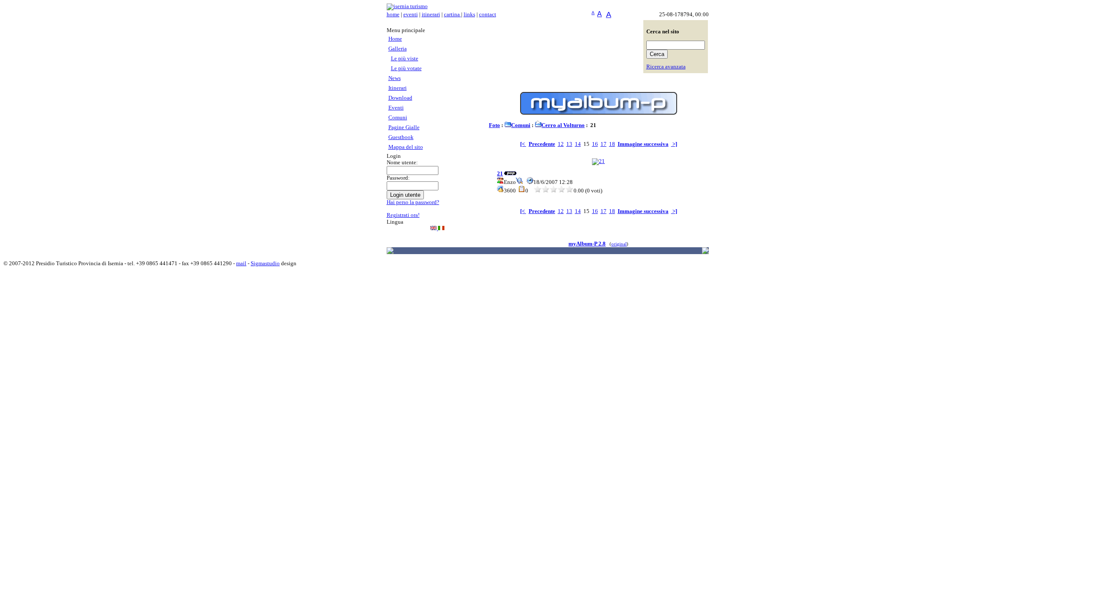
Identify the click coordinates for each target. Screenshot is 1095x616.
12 (561, 144)
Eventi (396, 108)
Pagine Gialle (404, 127)
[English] (434, 228)
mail (241, 264)
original (619, 244)
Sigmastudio (265, 264)
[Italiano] (441, 228)
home (393, 15)
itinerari (431, 15)
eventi (410, 15)
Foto (494, 125)
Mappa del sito (405, 147)
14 (578, 144)
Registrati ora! (403, 215)
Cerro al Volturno (563, 125)
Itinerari (397, 88)
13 (569, 144)
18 (612, 144)
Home (395, 39)
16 (595, 144)
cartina (452, 15)
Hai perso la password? (413, 202)
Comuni (397, 118)
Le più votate (406, 68)
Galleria (397, 49)
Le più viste (404, 59)
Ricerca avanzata (666, 67)
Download (400, 98)
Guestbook (401, 137)
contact (487, 15)
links (469, 15)
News (394, 78)
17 (604, 144)
